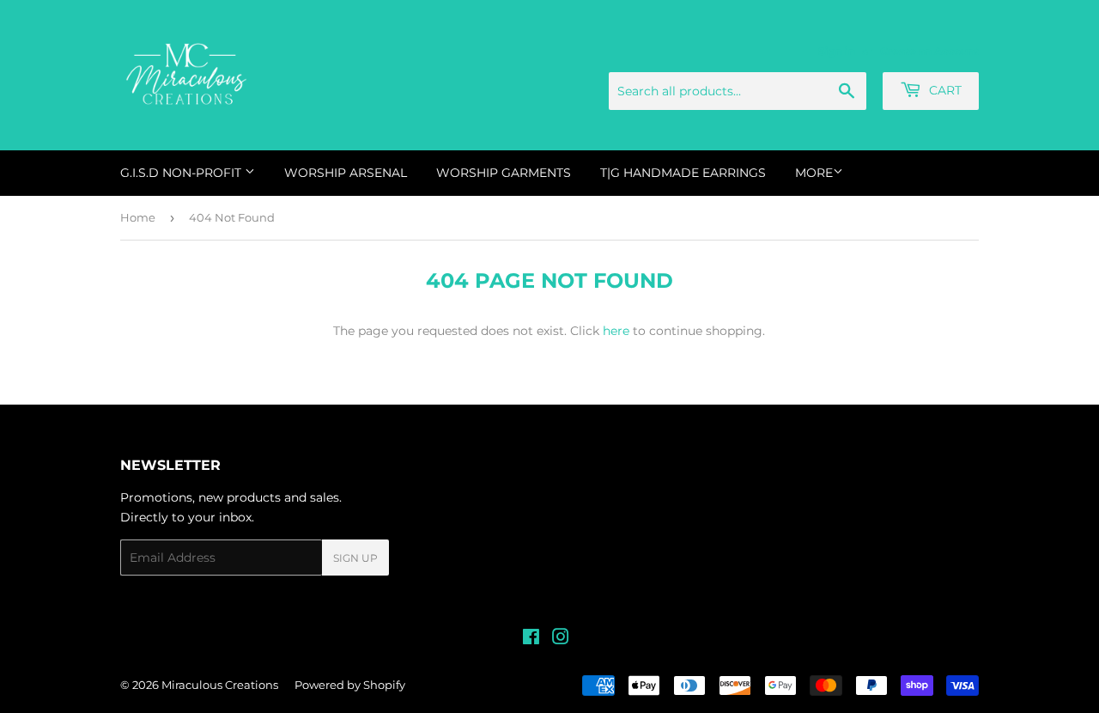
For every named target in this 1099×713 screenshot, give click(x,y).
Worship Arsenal (345, 172)
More (814, 172)
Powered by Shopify (349, 685)
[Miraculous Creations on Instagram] (560, 639)
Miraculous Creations (219, 685)
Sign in (836, 51)
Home (137, 217)
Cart (944, 90)
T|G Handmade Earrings (683, 172)
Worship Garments (503, 172)
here (616, 330)
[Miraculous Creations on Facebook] (531, 639)
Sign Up (355, 558)
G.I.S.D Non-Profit (182, 172)
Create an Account (929, 51)
